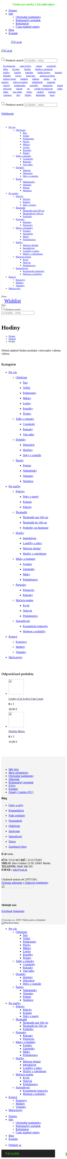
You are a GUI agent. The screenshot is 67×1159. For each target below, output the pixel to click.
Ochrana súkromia (11, 882)
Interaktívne (29, 248)
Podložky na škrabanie (35, 527)
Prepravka (48, 85)
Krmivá (12, 277)
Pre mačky (14, 193)
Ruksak (19, 88)
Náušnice (27, 190)
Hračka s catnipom (44, 69)
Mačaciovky (15, 288)
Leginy (18, 75)
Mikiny (26, 144)
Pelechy (19, 196)
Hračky (6, 72)
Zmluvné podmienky (36, 882)
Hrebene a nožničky (32, 274)
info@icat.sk (20, 869)
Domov (13, 10)
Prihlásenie (7, 113)
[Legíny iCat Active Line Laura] (35, 687)
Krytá (25, 259)
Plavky (26, 141)
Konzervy (20, 279)
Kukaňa (58, 72)
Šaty (18, 95)
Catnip (39, 66)
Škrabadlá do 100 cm (33, 213)
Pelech (6, 85)
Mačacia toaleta (23, 256)
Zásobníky (28, 233)
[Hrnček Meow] (35, 720)
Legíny (26, 147)
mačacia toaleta (47, 75)
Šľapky (28, 95)
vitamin (52, 92)
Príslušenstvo (29, 239)
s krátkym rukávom (43, 88)
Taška (5, 92)
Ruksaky (27, 161)
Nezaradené (15, 820)
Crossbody (51, 66)
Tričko (29, 92)
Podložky (27, 216)
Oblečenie (21, 130)
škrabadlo (40, 95)
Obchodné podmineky (28, 17)
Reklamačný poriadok (28, 20)
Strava (12, 841)
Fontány (27, 230)
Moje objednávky (18, 772)
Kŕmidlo (7, 75)
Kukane (26, 202)
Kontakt (13, 33)
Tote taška (17, 92)
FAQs (12, 785)
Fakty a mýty (16, 805)
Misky (26, 236)
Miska (46, 79)
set (28, 88)
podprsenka (19, 85)
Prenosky (20, 219)
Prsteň (60, 85)
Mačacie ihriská (30, 245)
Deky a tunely (29, 205)
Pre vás (12, 127)
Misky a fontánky (24, 228)
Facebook (7, 911)
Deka (5, 69)
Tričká (26, 135)
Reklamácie (22, 23)
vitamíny (7, 95)
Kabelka (29, 72)
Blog (11, 29)
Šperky (19, 179)
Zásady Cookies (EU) (21, 792)
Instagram (18, 911)
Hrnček (17, 72)
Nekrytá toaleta (20, 82)
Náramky (27, 184)
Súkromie (14, 779)
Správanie (14, 831)
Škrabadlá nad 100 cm (33, 210)
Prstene (26, 187)
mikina (35, 79)
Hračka (27, 69)
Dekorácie (28, 173)
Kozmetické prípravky (33, 271)
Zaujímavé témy (18, 846)
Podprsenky (28, 138)
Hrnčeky (27, 170)
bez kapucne (9, 66)
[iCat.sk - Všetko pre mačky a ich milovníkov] (16, 42)
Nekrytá (27, 262)
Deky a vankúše (30, 176)
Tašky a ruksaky (23, 156)
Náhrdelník (37, 82)
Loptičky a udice (31, 251)
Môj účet (14, 769)
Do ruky (16, 69)
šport (52, 95)
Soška (60, 88)
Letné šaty (30, 75)
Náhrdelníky (29, 182)
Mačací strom (9, 79)
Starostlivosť (22, 268)
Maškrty (20, 282)
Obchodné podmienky (21, 775)
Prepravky (28, 225)
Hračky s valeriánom (33, 253)
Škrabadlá (20, 207)
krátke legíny (44, 72)
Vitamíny (20, 285)
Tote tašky (28, 164)
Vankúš (40, 92)
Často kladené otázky (28, 26)
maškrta (24, 79)
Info (11, 13)
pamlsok (51, 82)
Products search (14, 60)
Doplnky (20, 167)
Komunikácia (16, 810)
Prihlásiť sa (15, 1145)
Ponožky (34, 85)
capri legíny (25, 66)
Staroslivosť (15, 836)
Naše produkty (17, 815)
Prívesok (7, 88)
